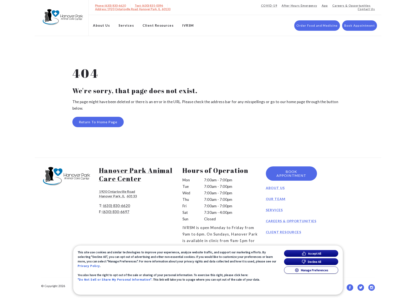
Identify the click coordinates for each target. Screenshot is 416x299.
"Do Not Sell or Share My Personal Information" (115, 279)
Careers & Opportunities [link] (351, 5)
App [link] (325, 5)
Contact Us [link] (366, 9)
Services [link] (126, 25)
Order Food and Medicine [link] (317, 25)
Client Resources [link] (283, 232)
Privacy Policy (89, 266)
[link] (62, 17)
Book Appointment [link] (359, 25)
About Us (101, 25)
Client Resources (158, 25)
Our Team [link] (276, 199)
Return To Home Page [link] (98, 122)
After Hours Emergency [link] (299, 5)
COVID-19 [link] (269, 5)
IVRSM (188, 25)
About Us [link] (275, 188)
